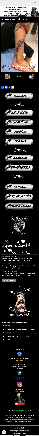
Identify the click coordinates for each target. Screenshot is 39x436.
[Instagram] (19, 384)
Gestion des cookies (19, 433)
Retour (19, 76)
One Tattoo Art (6, 415)
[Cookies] (4, 432)
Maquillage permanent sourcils (26, 419)
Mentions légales (19, 428)
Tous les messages (9, 280)
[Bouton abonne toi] (19, 399)
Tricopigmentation (10, 421)
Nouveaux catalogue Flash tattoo (15, 323)
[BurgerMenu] (35, 3)
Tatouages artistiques (15, 419)
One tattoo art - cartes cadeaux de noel (18, 330)
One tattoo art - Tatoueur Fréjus (15, 337)
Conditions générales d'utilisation (19, 431)
